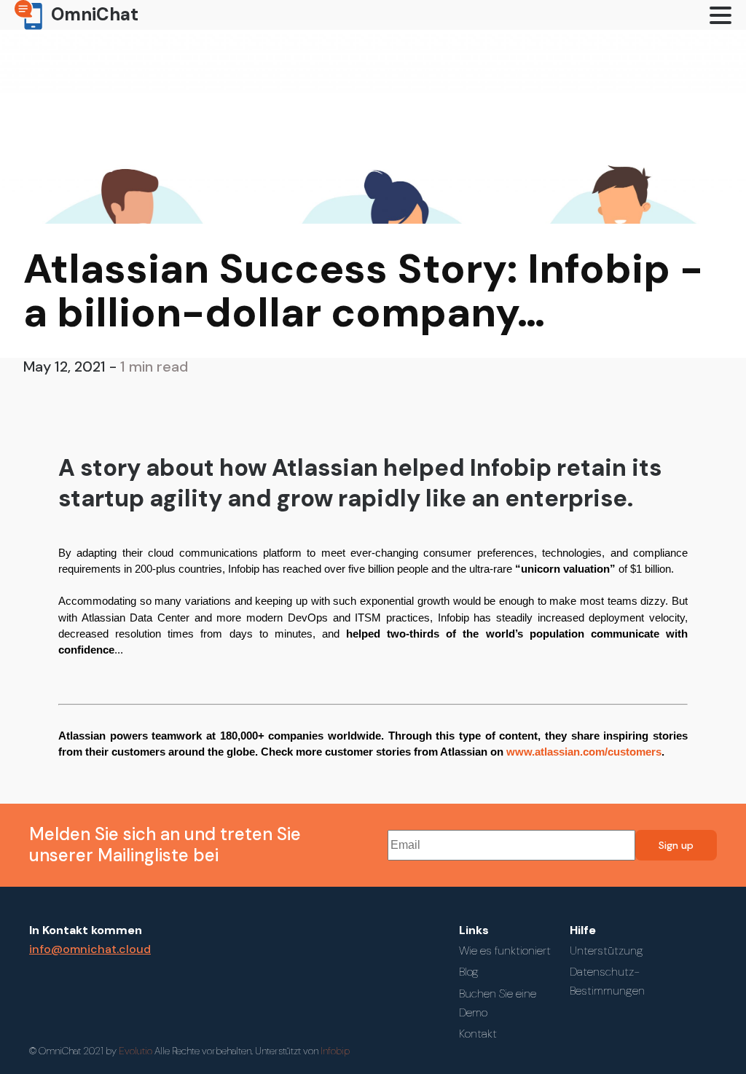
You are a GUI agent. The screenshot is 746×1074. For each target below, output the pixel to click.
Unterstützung (606, 950)
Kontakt (478, 1033)
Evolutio (220, 1050)
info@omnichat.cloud (90, 949)
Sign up (676, 845)
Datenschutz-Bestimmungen (607, 981)
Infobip (335, 1050)
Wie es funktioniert (505, 950)
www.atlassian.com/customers (583, 752)
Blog (469, 971)
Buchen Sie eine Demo (497, 1003)
